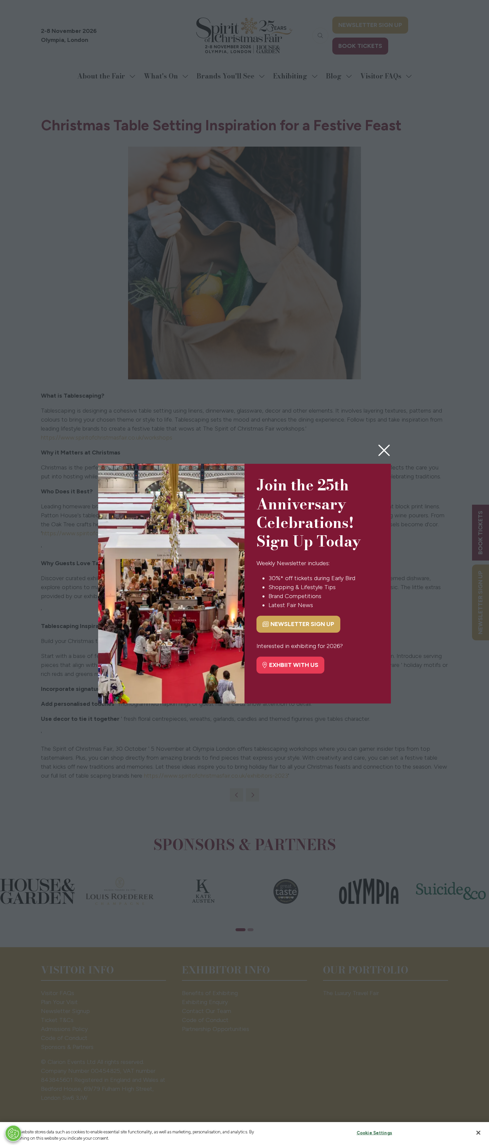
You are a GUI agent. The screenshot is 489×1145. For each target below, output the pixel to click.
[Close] (478, 1132)
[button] (384, 451)
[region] (244, 1133)
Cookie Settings (374, 1132)
